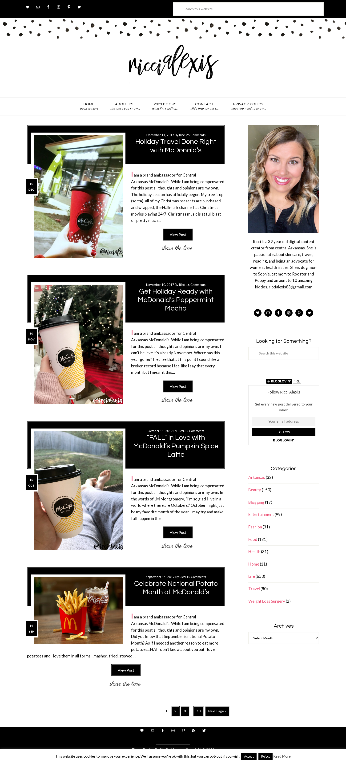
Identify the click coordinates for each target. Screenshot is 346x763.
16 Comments (195, 285)
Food (252, 539)
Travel (254, 588)
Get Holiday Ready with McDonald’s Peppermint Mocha (176, 300)
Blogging (256, 502)
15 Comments (196, 577)
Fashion (255, 526)
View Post (178, 234)
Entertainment (261, 514)
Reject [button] (265, 756)
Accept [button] (249, 756)
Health (254, 551)
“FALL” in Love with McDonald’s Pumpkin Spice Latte (175, 446)
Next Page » (217, 712)
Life (251, 576)
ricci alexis (173, 66)
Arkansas (256, 477)
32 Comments (194, 431)
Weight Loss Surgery (266, 601)
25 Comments (195, 135)
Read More (282, 756)
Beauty (254, 489)
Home (253, 564)
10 (200, 712)
